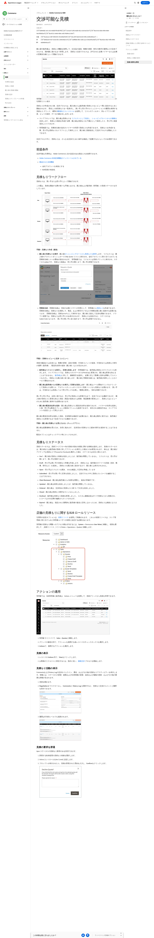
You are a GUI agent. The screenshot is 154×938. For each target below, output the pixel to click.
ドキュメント (41, 13)
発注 (5, 68)
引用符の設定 (9, 82)
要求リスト (7, 111)
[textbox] (15, 19)
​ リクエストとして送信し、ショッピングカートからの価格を (94, 118)
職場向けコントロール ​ (66, 111)
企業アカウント (8, 52)
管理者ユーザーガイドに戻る (13, 120)
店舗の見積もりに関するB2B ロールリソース (138, 44)
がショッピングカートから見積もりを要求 (80, 254)
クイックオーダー (10, 64)
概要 (6, 77)
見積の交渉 (8, 94)
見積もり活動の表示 (133, 58)
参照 (5, 116)
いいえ (137, 18)
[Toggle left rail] (28, 8)
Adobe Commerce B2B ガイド (13, 31)
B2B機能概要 (8, 35)
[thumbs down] (87, 935)
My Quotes (8, 103)
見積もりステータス (132, 39)
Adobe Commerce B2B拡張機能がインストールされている (60, 158)
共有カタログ (7, 60)
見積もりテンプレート (9, 107)
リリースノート (9, 39)
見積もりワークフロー (133, 35)
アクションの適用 (131, 49)
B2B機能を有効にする (11, 48)
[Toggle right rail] (125, 8)
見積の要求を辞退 (133, 62)
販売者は (58, 375)
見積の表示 (130, 54)
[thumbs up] (83, 935)
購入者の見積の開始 (11, 90)
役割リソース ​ (63, 517)
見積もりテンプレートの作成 (14, 99)
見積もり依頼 (9, 86)
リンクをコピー (143, 22)
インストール (8, 43)
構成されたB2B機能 (46, 162)
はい (130, 18)
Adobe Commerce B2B (57, 13)
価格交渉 (81, 661)
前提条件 (129, 31)
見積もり (99, 308)
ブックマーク (132, 22)
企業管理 (6, 56)
